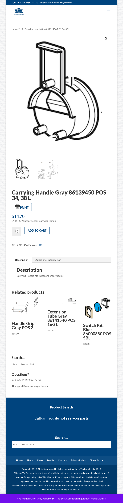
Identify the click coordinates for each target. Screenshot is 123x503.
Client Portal (96, 460)
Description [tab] (21, 259)
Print (24, 207)
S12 (21, 29)
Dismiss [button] (101, 498)
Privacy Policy (78, 460)
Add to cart (37, 230)
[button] (106, 39)
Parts (40, 460)
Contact (62, 460)
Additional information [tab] (48, 259)
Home (14, 29)
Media (50, 460)
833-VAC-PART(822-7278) (26, 379)
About (30, 460)
